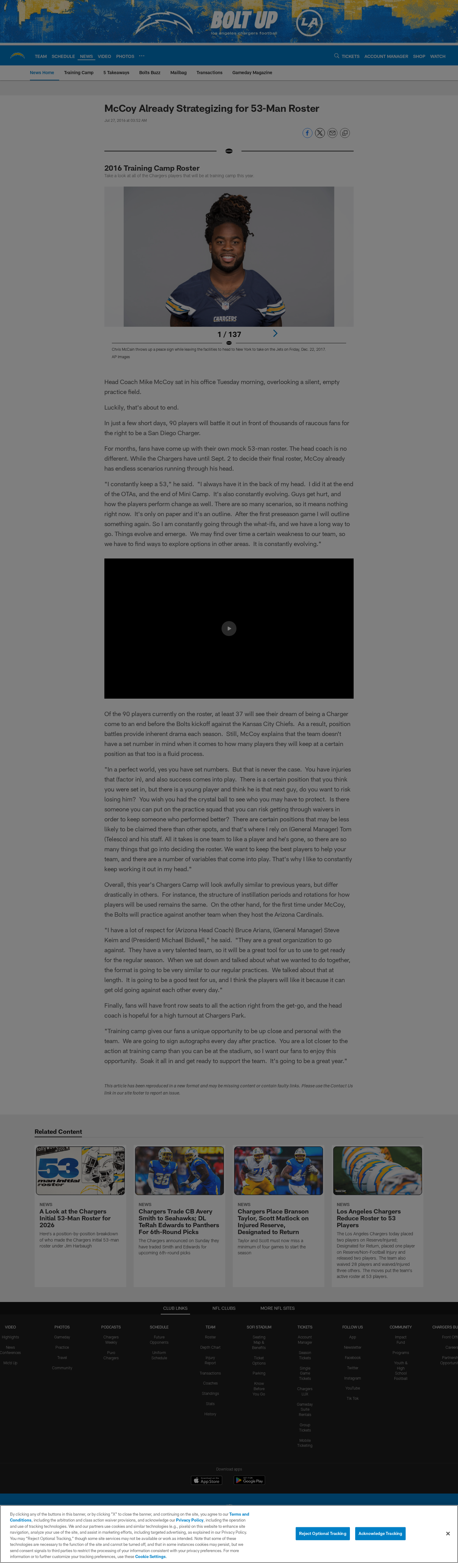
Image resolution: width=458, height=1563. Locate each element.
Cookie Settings (150, 1556)
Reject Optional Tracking (322, 1533)
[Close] (448, 1533)
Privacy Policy (189, 1520)
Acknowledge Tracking (381, 1533)
